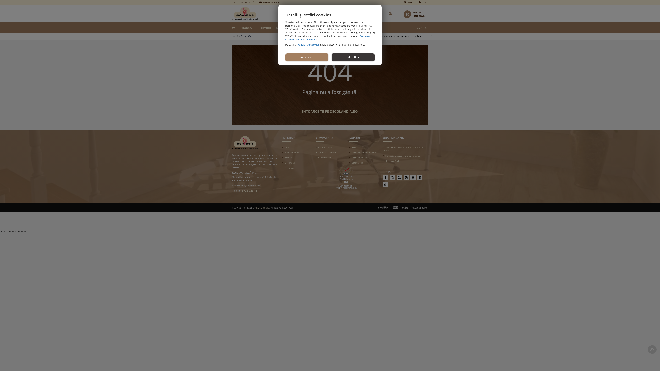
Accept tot (307, 57)
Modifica (353, 57)
